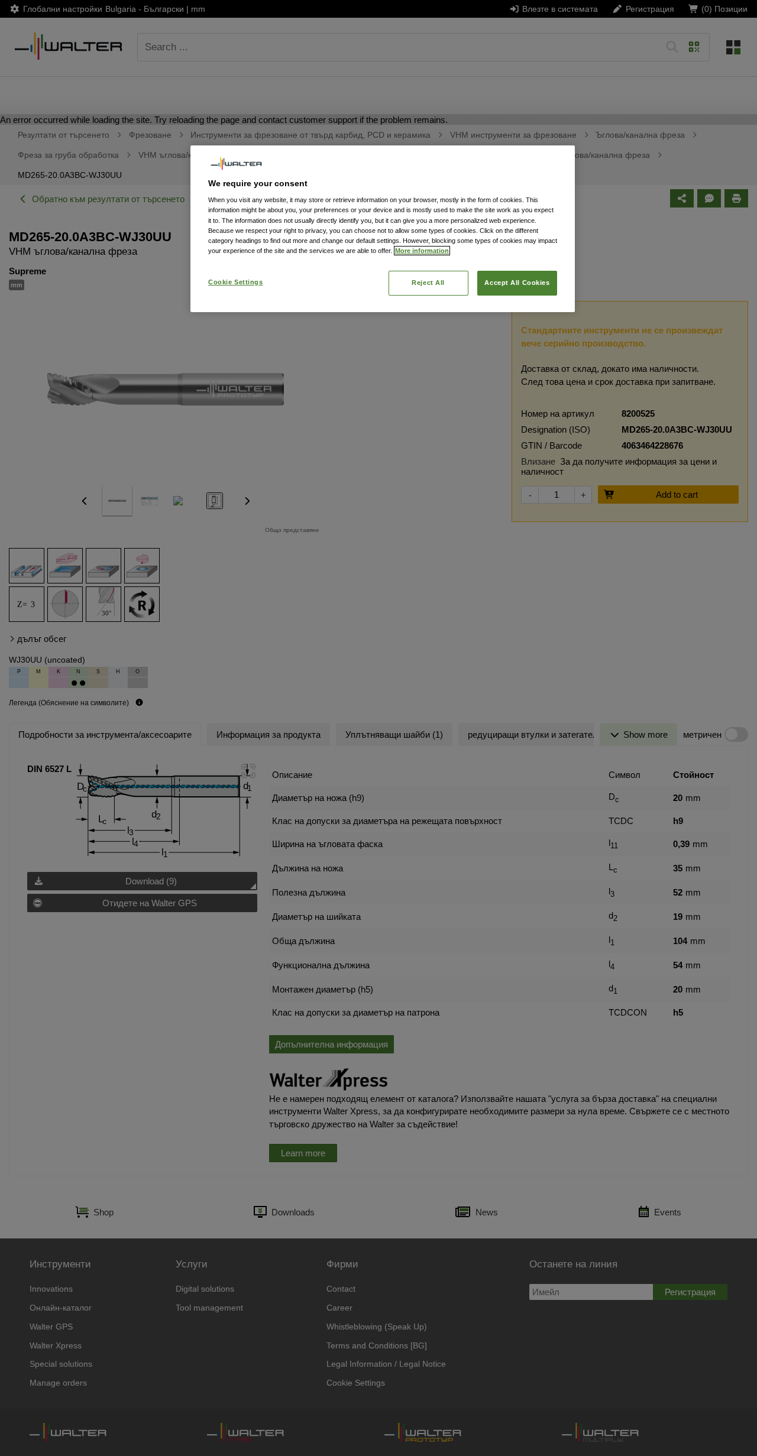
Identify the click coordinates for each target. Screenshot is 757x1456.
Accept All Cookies (516, 282)
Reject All (428, 282)
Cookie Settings (235, 282)
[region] (382, 228)
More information (422, 250)
